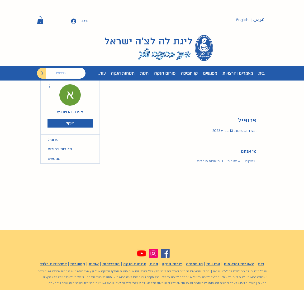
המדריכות (111, 264)
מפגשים (54, 158)
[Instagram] (153, 253)
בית (261, 264)
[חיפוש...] (41, 73)
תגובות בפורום (60, 149)
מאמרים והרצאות (239, 264)
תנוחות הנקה (134, 264)
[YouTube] (141, 253)
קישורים (77, 264)
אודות (94, 264)
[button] (40, 20)
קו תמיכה (194, 264)
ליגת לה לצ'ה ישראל (148, 42)
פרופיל (53, 139)
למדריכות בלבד (53, 264)
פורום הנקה (172, 264)
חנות (153, 264)
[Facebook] (165, 253)
